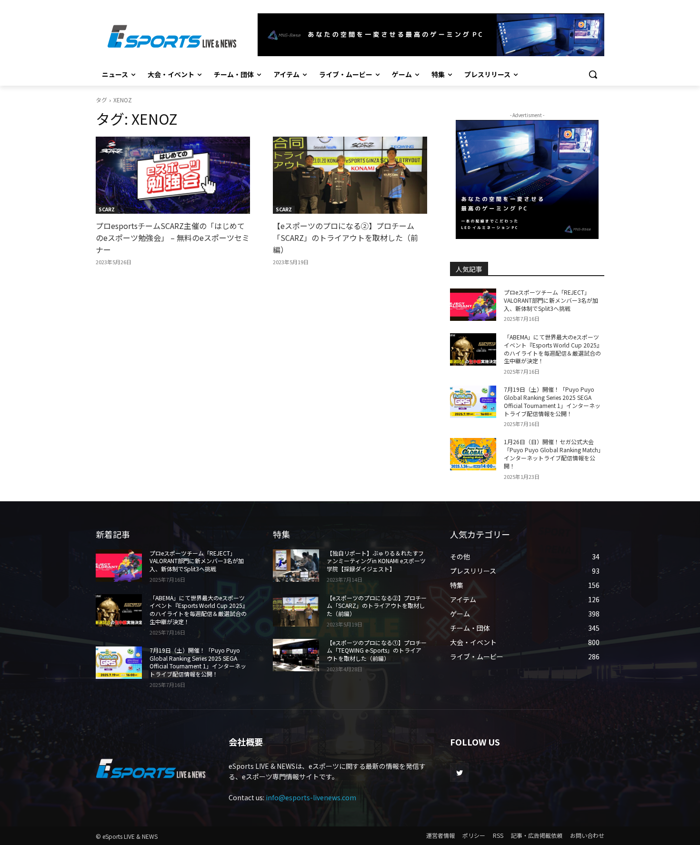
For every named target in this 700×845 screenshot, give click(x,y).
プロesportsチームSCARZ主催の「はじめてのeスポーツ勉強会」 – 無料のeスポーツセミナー (173, 237)
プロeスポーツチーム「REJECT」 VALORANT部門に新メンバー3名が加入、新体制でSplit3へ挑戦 (551, 300)
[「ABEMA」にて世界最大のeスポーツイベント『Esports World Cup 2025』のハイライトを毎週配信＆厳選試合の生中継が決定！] (473, 349)
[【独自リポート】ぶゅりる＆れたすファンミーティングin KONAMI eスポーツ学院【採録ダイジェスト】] (296, 565)
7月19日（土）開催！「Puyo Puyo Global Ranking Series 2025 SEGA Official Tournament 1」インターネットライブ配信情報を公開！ (552, 401)
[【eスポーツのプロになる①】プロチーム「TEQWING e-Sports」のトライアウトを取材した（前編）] (296, 655)
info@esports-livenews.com (311, 797)
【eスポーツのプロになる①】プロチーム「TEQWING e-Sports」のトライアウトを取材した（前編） (377, 650)
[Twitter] (459, 772)
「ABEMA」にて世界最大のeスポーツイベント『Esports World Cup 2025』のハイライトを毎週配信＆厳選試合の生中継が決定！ (553, 349)
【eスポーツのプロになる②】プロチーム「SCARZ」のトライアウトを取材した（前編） (345, 237)
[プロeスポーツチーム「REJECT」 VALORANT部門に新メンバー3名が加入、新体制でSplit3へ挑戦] (473, 304)
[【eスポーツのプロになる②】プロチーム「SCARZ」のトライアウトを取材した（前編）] (350, 175)
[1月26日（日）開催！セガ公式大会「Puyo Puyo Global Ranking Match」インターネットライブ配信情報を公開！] (473, 454)
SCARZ (107, 209)
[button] (592, 74)
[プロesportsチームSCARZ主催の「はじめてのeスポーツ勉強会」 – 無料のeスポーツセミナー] (173, 175)
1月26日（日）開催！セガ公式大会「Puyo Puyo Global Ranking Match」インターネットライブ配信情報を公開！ (554, 453)
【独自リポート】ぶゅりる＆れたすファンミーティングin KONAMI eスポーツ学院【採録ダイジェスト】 (376, 561)
